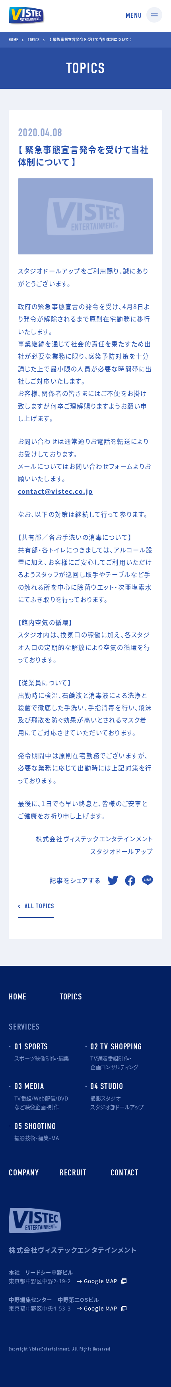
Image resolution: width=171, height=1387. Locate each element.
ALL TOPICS (39, 906)
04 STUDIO (106, 1086)
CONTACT (125, 1172)
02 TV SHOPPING (116, 1046)
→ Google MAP (97, 1281)
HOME (13, 39)
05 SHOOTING (35, 1126)
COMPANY (24, 1172)
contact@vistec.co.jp (55, 491)
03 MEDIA (29, 1086)
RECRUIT (73, 1172)
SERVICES (24, 1027)
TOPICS (33, 39)
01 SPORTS (31, 1046)
